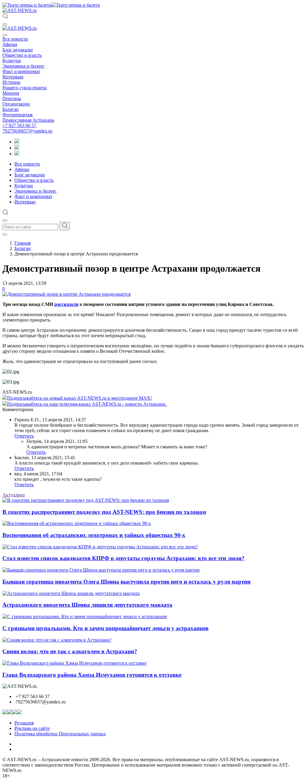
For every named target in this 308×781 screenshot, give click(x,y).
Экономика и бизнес (23, 66)
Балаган (10, 109)
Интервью (12, 76)
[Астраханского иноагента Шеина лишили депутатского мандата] (71, 593)
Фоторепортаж (17, 114)
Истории (11, 82)
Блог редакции (17, 49)
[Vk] (16, 153)
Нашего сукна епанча (24, 87)
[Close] (4, 35)
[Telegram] (16, 141)
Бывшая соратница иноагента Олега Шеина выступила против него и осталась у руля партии (126, 581)
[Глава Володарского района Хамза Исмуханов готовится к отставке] (74, 663)
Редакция (24, 722)
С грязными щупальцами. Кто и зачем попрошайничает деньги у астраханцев (105, 628)
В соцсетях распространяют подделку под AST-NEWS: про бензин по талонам (104, 512)
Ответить (24, 435)
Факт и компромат (21, 71)
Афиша (9, 44)
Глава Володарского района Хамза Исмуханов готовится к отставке (91, 675)
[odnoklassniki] (16, 147)
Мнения (10, 93)
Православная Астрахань (28, 120)
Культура (11, 60)
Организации (16, 103)
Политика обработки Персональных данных (60, 733)
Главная (22, 243)
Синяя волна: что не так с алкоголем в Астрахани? (69, 651)
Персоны (11, 98)
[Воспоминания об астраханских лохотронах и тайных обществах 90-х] (76, 523)
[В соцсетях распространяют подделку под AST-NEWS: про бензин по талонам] (85, 500)
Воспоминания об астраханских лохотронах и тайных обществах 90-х (93, 535)
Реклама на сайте (32, 728)
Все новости (15, 38)
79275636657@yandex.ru (27, 130)
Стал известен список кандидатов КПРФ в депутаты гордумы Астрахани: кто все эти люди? (123, 558)
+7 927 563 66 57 (19, 125)
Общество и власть (22, 55)
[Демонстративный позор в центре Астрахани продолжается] (66, 294)
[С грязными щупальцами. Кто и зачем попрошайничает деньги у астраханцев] (84, 616)
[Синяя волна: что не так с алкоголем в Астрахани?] (56, 639)
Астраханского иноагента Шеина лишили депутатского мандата (87, 605)
